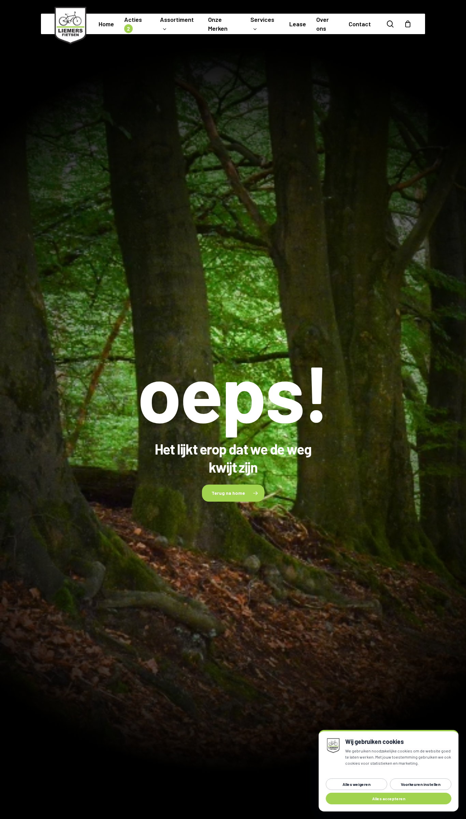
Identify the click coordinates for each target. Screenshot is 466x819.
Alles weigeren (356, 784)
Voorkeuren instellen (420, 784)
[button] (233, 493)
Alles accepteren (388, 798)
